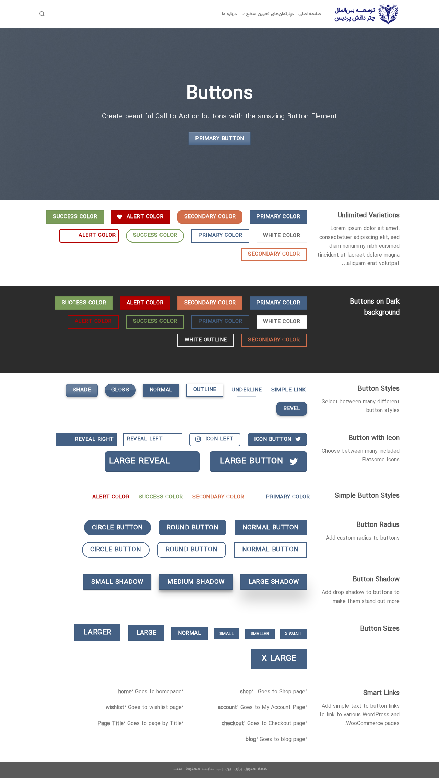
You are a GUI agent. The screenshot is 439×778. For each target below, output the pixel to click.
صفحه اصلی (309, 14)
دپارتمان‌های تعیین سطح (270, 14)
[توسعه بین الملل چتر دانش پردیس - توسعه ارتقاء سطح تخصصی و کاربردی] (365, 14)
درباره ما (229, 14)
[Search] (42, 14)
